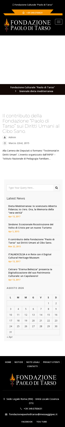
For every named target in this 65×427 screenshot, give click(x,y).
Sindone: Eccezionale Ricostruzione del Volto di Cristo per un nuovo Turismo (30, 226)
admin (12, 137)
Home (8, 362)
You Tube (41, 421)
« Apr (10, 336)
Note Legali (33, 362)
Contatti (32, 366)
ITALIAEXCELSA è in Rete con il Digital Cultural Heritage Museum (29, 256)
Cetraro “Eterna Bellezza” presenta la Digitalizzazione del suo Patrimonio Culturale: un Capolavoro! (30, 273)
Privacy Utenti (51, 362)
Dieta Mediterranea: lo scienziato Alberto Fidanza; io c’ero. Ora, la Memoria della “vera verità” (32, 209)
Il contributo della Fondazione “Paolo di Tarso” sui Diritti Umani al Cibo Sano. (31, 123)
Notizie (18, 362)
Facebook (27, 421)
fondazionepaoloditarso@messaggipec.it (33, 414)
